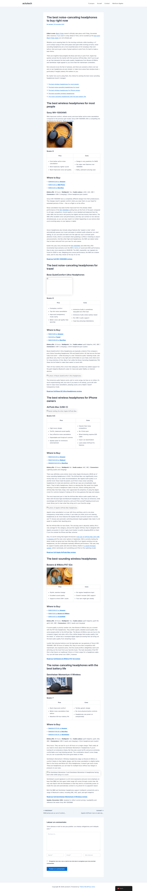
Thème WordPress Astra (87, 887)
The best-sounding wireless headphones (61, 93)
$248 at (56, 181)
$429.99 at (54, 337)
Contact (107, 3)
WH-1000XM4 (64, 210)
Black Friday (60, 33)
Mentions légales (117, 3)
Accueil (99, 3)
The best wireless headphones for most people (63, 84)
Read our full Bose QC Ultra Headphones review (64, 391)
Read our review (68, 121)
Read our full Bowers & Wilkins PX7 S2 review (63, 659)
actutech (27, 3)
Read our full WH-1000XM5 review (59, 259)
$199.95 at (58, 734)
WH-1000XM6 (75, 246)
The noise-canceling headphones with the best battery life (67, 96)
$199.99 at (58, 731)
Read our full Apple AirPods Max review (61, 552)
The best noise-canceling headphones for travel (63, 87)
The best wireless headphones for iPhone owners (64, 90)
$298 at (55, 334)
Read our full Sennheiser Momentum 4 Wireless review (67, 797)
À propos (91, 3)
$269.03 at (56, 610)
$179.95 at (57, 728)
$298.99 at (57, 340)
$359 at (58, 613)
